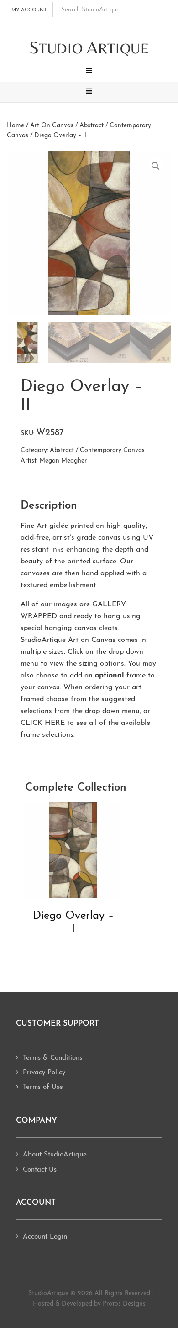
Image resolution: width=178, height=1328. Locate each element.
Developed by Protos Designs (104, 1304)
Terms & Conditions (52, 1058)
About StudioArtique (55, 1154)
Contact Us (40, 1170)
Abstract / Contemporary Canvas (97, 450)
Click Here (43, 723)
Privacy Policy (44, 1072)
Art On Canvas (51, 125)
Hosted (43, 1304)
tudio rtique (89, 48)
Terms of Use (43, 1087)
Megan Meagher (63, 461)
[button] (89, 72)
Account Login (45, 1237)
